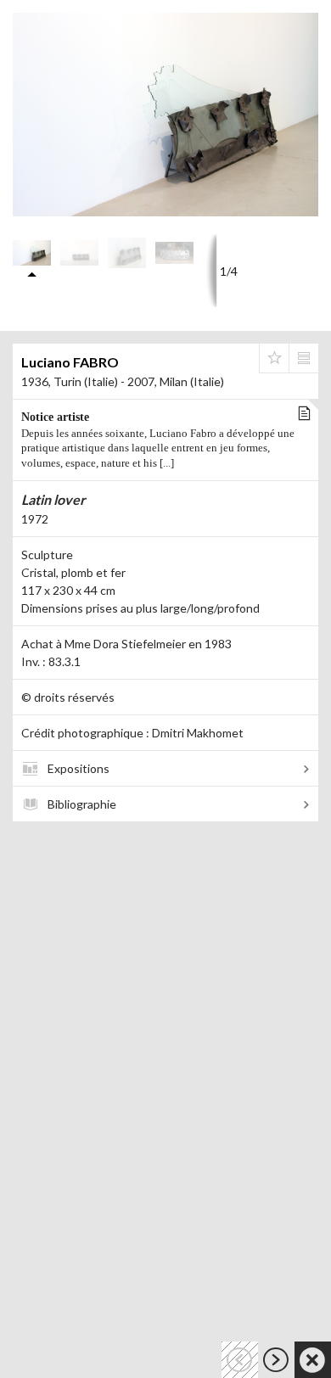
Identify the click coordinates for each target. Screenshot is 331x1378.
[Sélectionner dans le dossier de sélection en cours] (274, 358)
